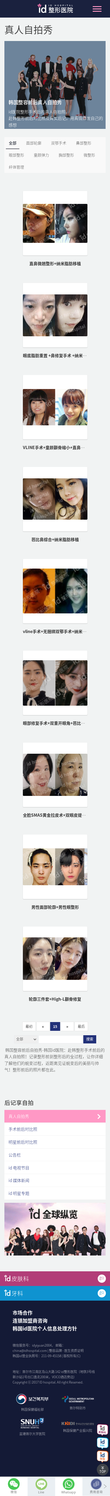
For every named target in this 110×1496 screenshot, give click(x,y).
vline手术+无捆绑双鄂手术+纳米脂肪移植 (61, 631)
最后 (81, 1026)
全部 (12, 143)
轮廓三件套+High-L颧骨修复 (55, 999)
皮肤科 (20, 1278)
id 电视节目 (19, 1168)
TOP (102, 1471)
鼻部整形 (83, 143)
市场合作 (23, 1312)
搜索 (89, 1039)
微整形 (89, 155)
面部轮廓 (33, 143)
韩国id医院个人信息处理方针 (45, 1328)
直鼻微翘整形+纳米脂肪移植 (55, 263)
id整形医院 (55, 10)
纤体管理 (16, 167)
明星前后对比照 (23, 1142)
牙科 (17, 1293)
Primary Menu (97, 8)
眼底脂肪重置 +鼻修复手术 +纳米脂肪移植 (61, 355)
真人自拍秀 (19, 1116)
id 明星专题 (19, 1193)
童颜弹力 (41, 155)
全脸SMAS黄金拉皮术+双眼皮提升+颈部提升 (64, 815)
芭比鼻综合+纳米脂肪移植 (55, 539)
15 (55, 1026)
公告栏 (15, 1155)
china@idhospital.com (30, 1350)
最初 (29, 1026)
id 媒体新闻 (19, 1180)
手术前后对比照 (23, 1129)
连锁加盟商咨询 (30, 1320)
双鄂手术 (58, 143)
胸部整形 (66, 155)
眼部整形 (16, 155)
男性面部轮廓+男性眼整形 (55, 907)
